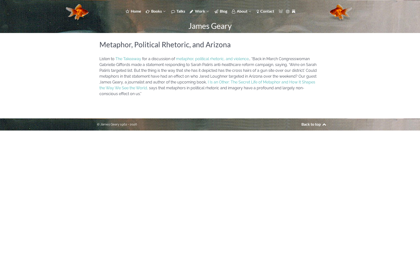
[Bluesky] (281, 11)
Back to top (311, 124)
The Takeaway (128, 59)
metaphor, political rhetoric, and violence (212, 59)
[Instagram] (288, 11)
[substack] (294, 11)
